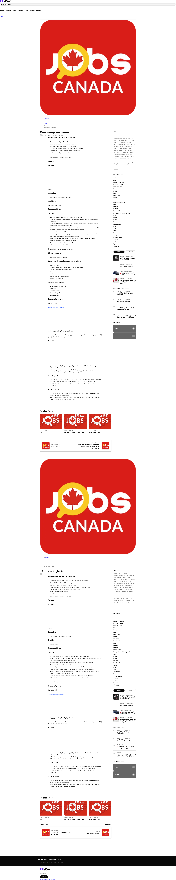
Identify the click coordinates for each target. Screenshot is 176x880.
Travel (115, 235)
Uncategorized (117, 237)
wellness (129, 160)
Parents (115, 222)
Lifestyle (117, 152)
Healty (115, 204)
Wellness (115, 239)
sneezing (117, 156)
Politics (124, 152)
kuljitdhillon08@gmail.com (56, 694)
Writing (128, 162)
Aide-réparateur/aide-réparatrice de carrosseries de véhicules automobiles (89, 446)
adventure (117, 135)
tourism (117, 160)
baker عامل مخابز (94, 432)
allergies (124, 135)
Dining (115, 191)
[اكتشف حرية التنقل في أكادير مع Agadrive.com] (116, 258)
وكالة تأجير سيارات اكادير (126, 266)
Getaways (116, 200)
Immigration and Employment (121, 213)
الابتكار (133, 162)
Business (121, 141)
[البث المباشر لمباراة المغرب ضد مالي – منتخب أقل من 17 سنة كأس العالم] (116, 280)
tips (132, 158)
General (115, 198)
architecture (130, 137)
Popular (119, 252)
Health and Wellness (119, 202)
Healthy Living (124, 148)
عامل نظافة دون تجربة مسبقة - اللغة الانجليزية (61, 833)
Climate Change (117, 187)
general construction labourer (74, 432)
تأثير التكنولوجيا (126, 164)
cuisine (133, 141)
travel (123, 160)
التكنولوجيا (116, 244)
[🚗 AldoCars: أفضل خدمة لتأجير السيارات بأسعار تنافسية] (116, 273)
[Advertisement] (75, 178)
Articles (115, 178)
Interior (122, 150)
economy (129, 143)
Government (128, 146)
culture (117, 143)
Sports (115, 228)
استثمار (115, 242)
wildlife (117, 162)
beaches (131, 139)
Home (47, 118)
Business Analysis (118, 185)
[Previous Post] (46, 445)
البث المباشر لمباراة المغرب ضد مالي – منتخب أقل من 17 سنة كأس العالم (128, 281)
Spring (116, 158)
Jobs (46, 123)
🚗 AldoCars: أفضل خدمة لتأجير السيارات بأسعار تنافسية (127, 274)
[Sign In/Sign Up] (170, 16)
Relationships (117, 224)
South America (125, 156)
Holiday (115, 207)
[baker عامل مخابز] (100, 421)
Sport (115, 226)
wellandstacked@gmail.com (56, 307)
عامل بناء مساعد (56, 446)
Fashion (133, 144)
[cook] (51, 421)
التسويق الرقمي (118, 164)
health (116, 148)
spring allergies (124, 158)
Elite (114, 193)
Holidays (115, 209)
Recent (131, 252)
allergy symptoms (120, 137)
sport (132, 156)
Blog (116, 141)
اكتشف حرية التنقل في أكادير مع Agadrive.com (127, 259)
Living (115, 217)
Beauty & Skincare (118, 182)
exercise (127, 144)
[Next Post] (105, 445)
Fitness (117, 146)
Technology (116, 233)
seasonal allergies (120, 154)
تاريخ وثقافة (116, 246)
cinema (128, 141)
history (132, 148)
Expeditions (116, 196)
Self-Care (129, 154)
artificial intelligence (121, 139)
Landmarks (129, 150)
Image (116, 150)
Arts (114, 180)
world (122, 162)
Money (115, 220)
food (122, 146)
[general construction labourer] (75, 421)
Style (114, 231)
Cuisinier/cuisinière (93, 833)
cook (41, 432)
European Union (119, 144)
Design (123, 143)
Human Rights (117, 211)
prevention (131, 152)
